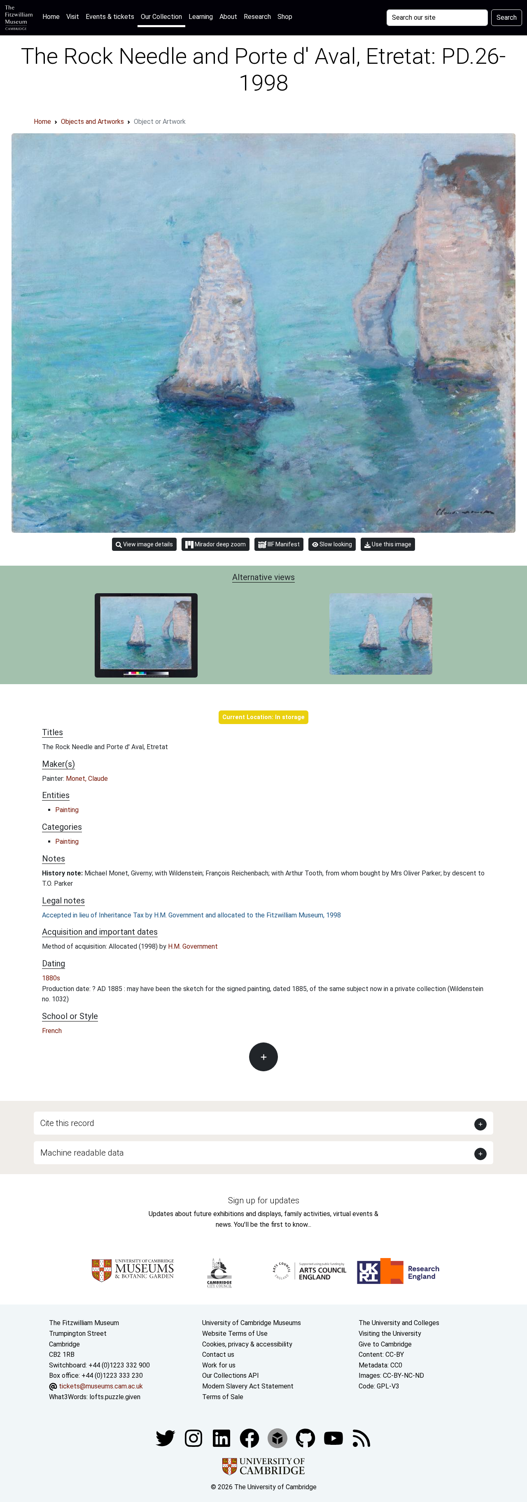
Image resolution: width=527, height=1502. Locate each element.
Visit (72, 17)
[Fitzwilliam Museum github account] (306, 1438)
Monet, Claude (87, 778)
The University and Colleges (399, 1323)
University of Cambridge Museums (251, 1323)
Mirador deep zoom (220, 544)
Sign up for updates (263, 1200)
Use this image (391, 544)
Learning (201, 17)
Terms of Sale (222, 1397)
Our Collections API (230, 1375)
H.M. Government (193, 946)
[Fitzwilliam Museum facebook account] (222, 1438)
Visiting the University (390, 1333)
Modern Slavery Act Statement (248, 1386)
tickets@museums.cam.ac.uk (101, 1386)
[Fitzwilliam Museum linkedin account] (250, 1438)
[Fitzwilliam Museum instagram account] (194, 1438)
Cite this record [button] (67, 1123)
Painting (67, 810)
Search (507, 17)
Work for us (219, 1365)
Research (257, 17)
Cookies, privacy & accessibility (247, 1344)
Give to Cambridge (385, 1344)
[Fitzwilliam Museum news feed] (361, 1438)
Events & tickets (110, 17)
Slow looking (335, 544)
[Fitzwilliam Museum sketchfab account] (278, 1438)
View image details (147, 544)
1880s (51, 978)
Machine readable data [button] (82, 1153)
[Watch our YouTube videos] (334, 1438)
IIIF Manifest (283, 544)
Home (52, 16)
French (52, 1031)
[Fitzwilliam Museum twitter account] (166, 1438)
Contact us (218, 1354)
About (228, 17)
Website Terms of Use (235, 1333)
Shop (284, 17)
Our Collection (161, 17)
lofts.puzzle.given (114, 1397)
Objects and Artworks (92, 121)
